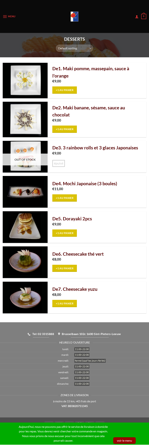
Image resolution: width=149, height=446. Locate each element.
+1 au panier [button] (64, 90)
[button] (9, 16)
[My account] (137, 17)
